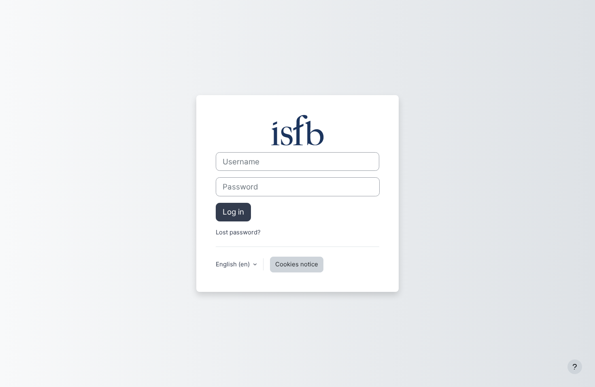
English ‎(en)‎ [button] (233, 264)
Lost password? (238, 232)
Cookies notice (296, 264)
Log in (233, 212)
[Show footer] (574, 366)
